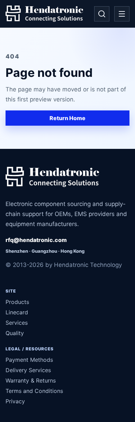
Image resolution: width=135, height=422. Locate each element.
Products (17, 301)
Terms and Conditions (34, 390)
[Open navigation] (121, 13)
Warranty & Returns (31, 380)
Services (17, 322)
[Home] (44, 14)
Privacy (15, 401)
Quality (15, 333)
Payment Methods (29, 359)
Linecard (17, 312)
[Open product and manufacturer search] (101, 13)
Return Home (68, 118)
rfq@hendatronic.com (36, 239)
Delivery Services (28, 370)
